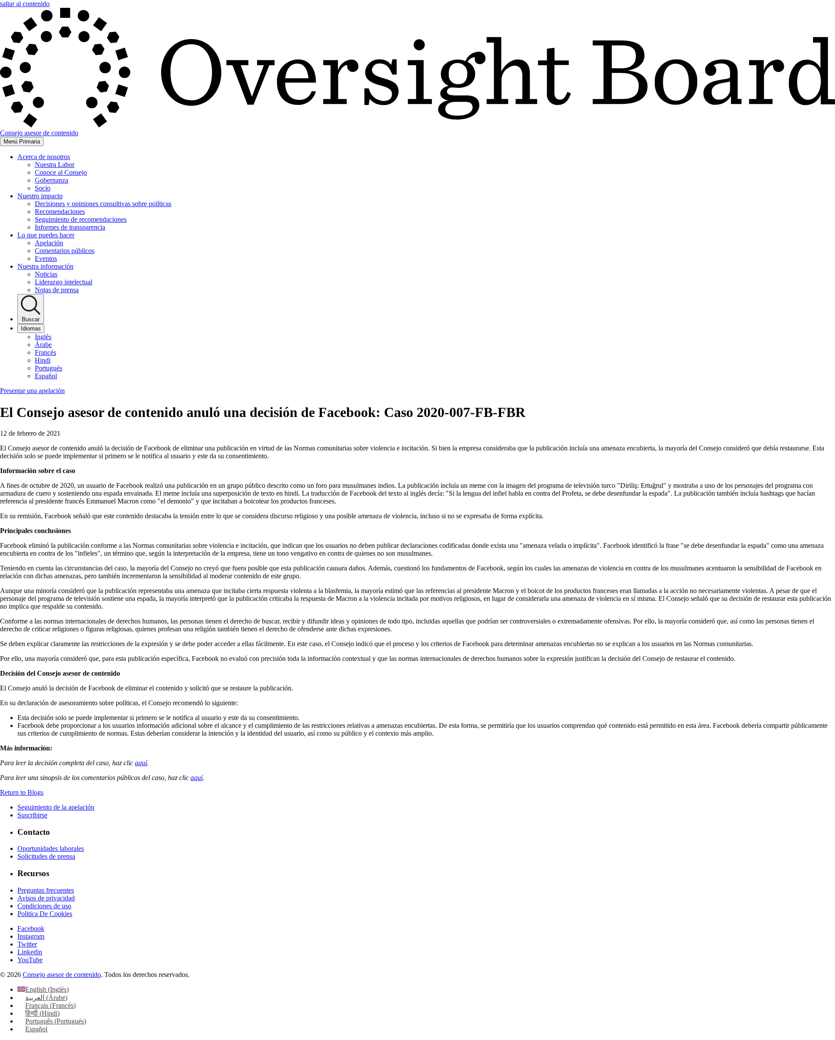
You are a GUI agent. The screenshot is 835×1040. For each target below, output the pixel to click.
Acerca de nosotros (43, 156)
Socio (42, 188)
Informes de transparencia (70, 227)
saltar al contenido (25, 3)
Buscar (31, 319)
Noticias (46, 274)
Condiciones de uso (44, 906)
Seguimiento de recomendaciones (81, 219)
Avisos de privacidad (46, 898)
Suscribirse (32, 815)
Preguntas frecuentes (45, 890)
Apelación (49, 243)
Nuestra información (45, 266)
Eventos (46, 258)
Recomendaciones (60, 211)
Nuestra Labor (54, 164)
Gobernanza (51, 180)
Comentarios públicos (64, 250)
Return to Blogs (21, 792)
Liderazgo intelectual (63, 282)
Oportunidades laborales (50, 848)
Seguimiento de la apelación (55, 807)
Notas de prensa (57, 289)
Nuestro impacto (40, 196)
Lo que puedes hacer (45, 235)
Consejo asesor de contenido (62, 974)
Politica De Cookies (44, 913)
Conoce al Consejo (61, 172)
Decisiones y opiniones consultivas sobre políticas (103, 203)
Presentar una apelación (32, 390)
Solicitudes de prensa (46, 856)
